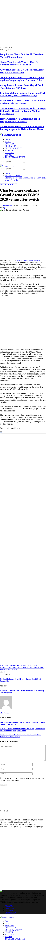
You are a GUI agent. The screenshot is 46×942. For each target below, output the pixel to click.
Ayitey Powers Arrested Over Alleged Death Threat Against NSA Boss (22, 86)
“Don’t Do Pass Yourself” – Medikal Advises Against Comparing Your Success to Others (22, 78)
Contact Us (9, 908)
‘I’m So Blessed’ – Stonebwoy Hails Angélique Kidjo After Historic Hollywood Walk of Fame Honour (23, 111)
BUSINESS (9, 144)
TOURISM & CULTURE (15, 157)
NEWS (8, 142)
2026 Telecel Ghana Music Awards (13, 665)
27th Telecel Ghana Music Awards (20, 666)
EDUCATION (10, 146)
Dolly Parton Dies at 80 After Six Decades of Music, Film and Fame (22, 55)
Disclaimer (9, 910)
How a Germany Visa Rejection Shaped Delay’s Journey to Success (20, 120)
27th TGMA (27, 668)
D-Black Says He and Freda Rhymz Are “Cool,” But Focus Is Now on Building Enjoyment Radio (22, 730)
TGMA (14, 670)
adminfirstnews (8, 205)
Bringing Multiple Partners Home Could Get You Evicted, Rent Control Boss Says (22, 94)
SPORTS (8, 155)
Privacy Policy (10, 913)
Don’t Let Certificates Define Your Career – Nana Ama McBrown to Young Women (20, 736)
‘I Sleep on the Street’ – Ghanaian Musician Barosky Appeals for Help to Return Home (22, 128)
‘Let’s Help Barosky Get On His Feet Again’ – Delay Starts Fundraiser (23, 71)
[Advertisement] (23, 23)
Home (7, 139)
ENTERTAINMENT (13, 148)
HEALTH (9, 150)
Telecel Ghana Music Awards (28, 260)
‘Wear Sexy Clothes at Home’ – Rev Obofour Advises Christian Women (22, 102)
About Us (9, 906)
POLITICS (9, 153)
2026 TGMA (32, 665)
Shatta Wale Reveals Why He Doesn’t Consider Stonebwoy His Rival (19, 63)
